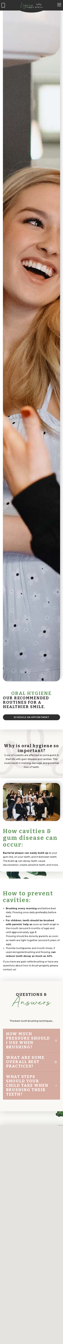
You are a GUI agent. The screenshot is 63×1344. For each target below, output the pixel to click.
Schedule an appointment (31, 717)
